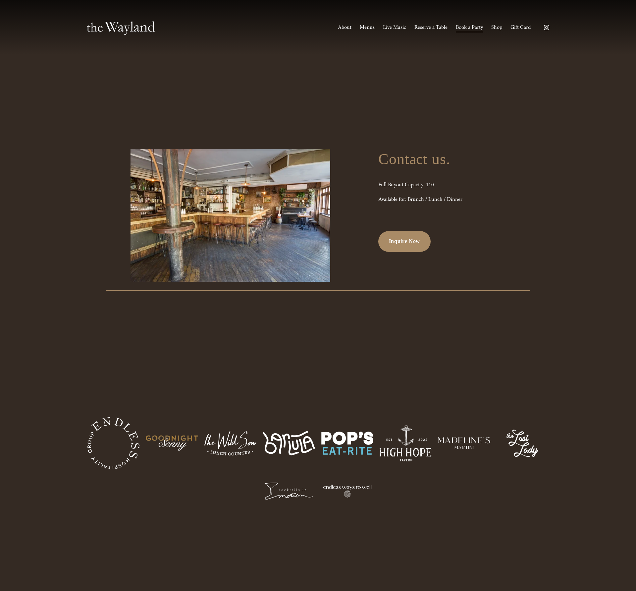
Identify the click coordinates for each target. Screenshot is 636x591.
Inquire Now (404, 241)
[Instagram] (546, 27)
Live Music (394, 27)
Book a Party (469, 27)
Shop (496, 27)
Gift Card (520, 27)
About (344, 27)
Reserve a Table (431, 27)
